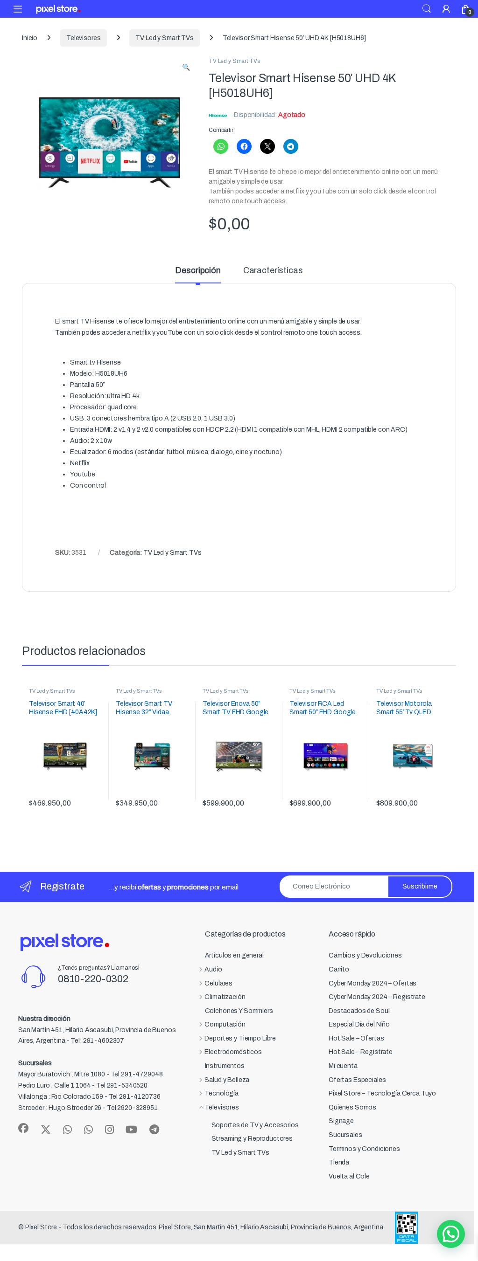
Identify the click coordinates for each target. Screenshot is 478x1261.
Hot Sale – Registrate (361, 1051)
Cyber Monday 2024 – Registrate (377, 996)
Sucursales (345, 1134)
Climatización (224, 996)
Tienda (339, 1162)
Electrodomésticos (233, 1051)
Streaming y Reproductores (252, 1138)
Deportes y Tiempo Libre (240, 1038)
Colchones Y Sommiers (239, 1010)
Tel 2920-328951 (132, 1107)
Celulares (218, 983)
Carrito (339, 969)
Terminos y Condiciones (364, 1148)
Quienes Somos (352, 1107)
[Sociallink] (23, 1128)
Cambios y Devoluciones (365, 955)
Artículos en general (234, 955)
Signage (341, 1120)
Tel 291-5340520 (122, 1085)
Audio (213, 969)
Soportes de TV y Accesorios (255, 1125)
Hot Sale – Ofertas (356, 1038)
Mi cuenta (343, 1065)
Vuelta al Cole (349, 1176)
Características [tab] (273, 270)
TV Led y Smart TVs (164, 37)
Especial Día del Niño (359, 1024)
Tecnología (221, 1093)
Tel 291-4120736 (135, 1096)
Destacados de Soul (359, 1010)
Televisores (83, 37)
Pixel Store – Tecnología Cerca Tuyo (382, 1093)
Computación (224, 1024)
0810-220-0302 (93, 979)
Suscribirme (419, 886)
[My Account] (446, 8)
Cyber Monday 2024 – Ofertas (372, 983)
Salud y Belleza (226, 1079)
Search (427, 9)
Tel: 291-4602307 (97, 1040)
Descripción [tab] (197, 270)
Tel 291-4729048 (137, 1074)
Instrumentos (225, 1065)
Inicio (29, 37)
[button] (186, 67)
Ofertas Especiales (357, 1079)
